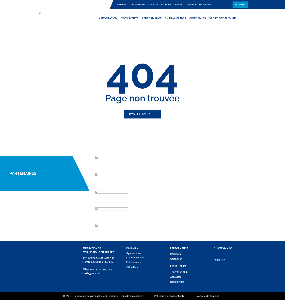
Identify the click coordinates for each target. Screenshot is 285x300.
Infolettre (219, 259)
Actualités (175, 277)
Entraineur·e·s (133, 262)
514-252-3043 (104, 269)
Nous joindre (177, 282)
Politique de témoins (207, 296)
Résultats (175, 254)
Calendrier (176, 259)
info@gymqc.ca (91, 273)
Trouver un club (179, 272)
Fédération (132, 248)
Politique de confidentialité (169, 296)
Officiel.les (132, 267)
